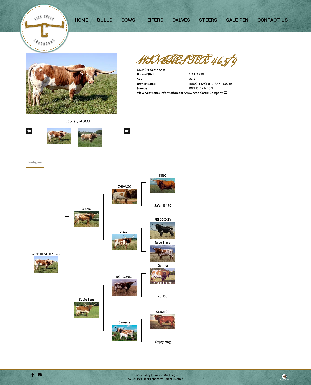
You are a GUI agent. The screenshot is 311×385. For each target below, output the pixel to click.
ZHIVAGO (124, 186)
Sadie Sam (157, 70)
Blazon (124, 231)
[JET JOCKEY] (162, 230)
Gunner (163, 265)
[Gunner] (162, 275)
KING (162, 175)
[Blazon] (124, 241)
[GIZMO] (86, 219)
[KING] (162, 184)
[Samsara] (124, 332)
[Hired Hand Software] (284, 379)
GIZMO (142, 70)
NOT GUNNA (124, 277)
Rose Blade (163, 242)
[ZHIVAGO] (124, 196)
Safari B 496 (162, 205)
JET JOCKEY (163, 219)
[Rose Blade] (162, 253)
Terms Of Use (160, 375)
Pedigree (35, 162)
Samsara (124, 322)
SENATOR (162, 312)
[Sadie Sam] (86, 310)
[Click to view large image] (71, 83)
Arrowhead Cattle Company (203, 92)
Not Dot (162, 296)
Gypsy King (163, 342)
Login (174, 375)
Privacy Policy (141, 375)
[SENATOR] (162, 321)
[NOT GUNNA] (124, 287)
